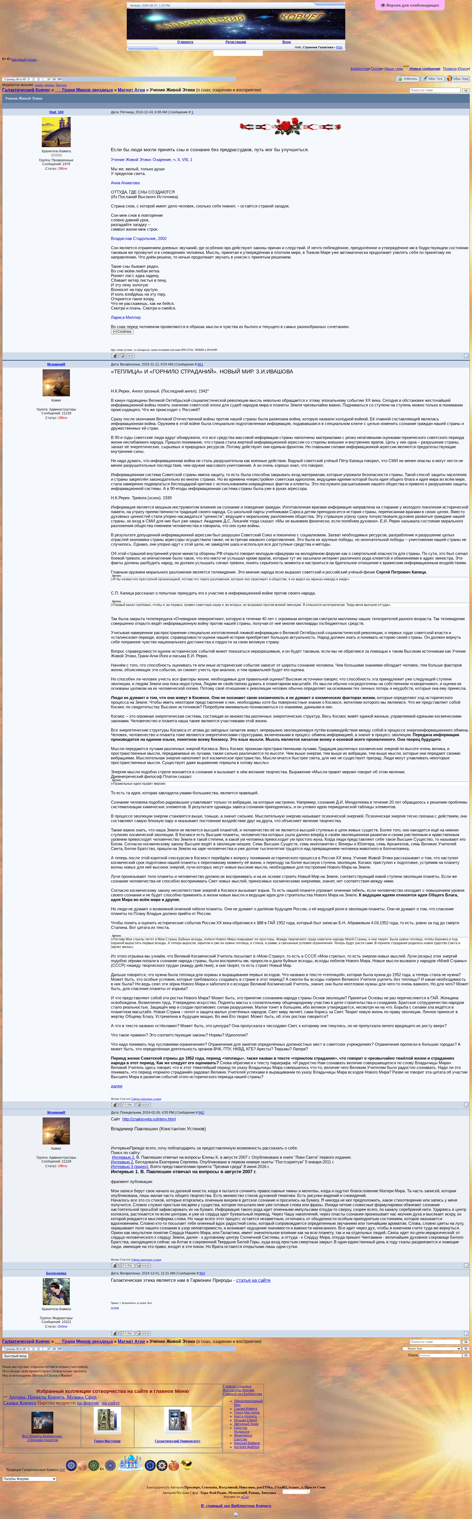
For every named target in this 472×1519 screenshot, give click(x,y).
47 (49, 79)
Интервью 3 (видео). (130, 1166)
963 (202, 1273)
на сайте (111, 1402)
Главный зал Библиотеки (242, 1394)
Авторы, (18, 1397)
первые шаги (74, 1370)
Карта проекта (245, 1416)
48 (54, 79)
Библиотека (360, 69)
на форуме (88, 1402)
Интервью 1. (123, 1157)
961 (200, 364)
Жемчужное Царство (243, 1437)
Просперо (61, 85)
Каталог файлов (246, 1447)
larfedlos (49, 85)
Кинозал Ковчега (247, 1443)
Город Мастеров (107, 1441)
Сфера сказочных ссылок (146, 1099)
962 (201, 1112)
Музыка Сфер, (82, 1397)
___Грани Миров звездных (84, 90)
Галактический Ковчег (26, 90)
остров (115, 1307)
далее (116, 1086)
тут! (62, 1470)
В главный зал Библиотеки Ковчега (236, 1505)
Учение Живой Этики (172, 90)
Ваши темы (394, 69)
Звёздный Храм (246, 1424)
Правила (450, 69)
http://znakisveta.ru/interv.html (149, 1119)
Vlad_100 (56, 112)
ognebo (39, 85)
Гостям (376, 69)
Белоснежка (56, 1273)
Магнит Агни (131, 90)
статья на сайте (253, 1280)
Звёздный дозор (24, 60)
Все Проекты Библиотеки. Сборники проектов (42, 1438)
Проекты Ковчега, (47, 1397)
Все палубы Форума (238, 1390)
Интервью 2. (122, 1162)
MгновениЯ (56, 364)
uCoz (245, 1497)
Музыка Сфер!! (245, 1420)
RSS (339, 47)
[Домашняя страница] (126, 355)
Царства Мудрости (241, 1430)
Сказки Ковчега (19, 1402)
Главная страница (237, 1386)
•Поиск (463, 69)
